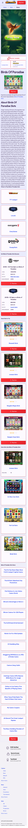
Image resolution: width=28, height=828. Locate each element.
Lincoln (13, 215)
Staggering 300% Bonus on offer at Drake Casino (13, 656)
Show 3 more (4, 797)
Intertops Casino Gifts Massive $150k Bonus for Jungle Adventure (13, 678)
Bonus (4, 811)
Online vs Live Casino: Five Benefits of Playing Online (13, 687)
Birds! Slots (13, 554)
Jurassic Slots (13, 374)
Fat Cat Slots (13, 525)
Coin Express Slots (16, 65)
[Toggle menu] (2, 2)
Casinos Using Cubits (13, 665)
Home (4, 7)
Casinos (3, 768)
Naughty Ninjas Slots (13, 406)
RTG (4, 778)
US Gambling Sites (13, 644)
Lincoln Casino (14, 307)
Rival (4, 773)
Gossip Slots (13, 247)
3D (4, 803)
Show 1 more (4, 780)
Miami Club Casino (15, 276)
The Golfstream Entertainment (13, 623)
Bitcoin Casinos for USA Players (13, 612)
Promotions (6, 792)
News (2, 784)
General (5, 787)
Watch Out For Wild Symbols (13, 633)
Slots (11, 7)
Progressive (6, 808)
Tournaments (6, 794)
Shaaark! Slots (13, 343)
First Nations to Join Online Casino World (13, 592)
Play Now (21, 2)
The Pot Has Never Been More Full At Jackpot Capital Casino (13, 571)
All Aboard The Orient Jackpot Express (13, 719)
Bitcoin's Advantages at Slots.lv (13, 602)
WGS (4, 771)
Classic (5, 806)
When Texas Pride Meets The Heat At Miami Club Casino (13, 698)
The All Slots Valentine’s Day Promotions (13, 581)
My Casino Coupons (13, 707)
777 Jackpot (13, 200)
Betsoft (5, 775)
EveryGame (13, 231)
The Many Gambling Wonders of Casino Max (13, 730)
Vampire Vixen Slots (13, 437)
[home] (10, 4)
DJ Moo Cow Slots (13, 497)
